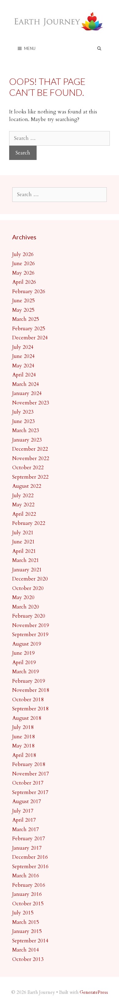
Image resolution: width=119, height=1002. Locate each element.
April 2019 (24, 662)
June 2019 (23, 653)
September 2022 (30, 476)
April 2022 (24, 514)
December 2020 (30, 578)
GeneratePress (94, 992)
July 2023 (23, 411)
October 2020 (28, 588)
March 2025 (25, 319)
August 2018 (26, 718)
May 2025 (23, 310)
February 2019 (28, 681)
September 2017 (30, 792)
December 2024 (30, 337)
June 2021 (23, 541)
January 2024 (27, 393)
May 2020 (23, 597)
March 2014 (25, 949)
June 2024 (23, 356)
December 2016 (30, 857)
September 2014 (30, 940)
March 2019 (25, 671)
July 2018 (23, 727)
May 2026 (23, 272)
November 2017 (30, 773)
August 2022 (26, 486)
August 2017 (26, 801)
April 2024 (24, 374)
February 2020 (28, 615)
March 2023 (25, 430)
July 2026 (23, 254)
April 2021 (24, 551)
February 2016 (28, 885)
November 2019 (30, 625)
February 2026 (28, 291)
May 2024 (23, 365)
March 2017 (25, 829)
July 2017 (23, 810)
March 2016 (25, 875)
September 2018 (30, 708)
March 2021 (25, 560)
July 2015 (23, 912)
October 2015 (28, 903)
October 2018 (28, 699)
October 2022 (28, 467)
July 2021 (23, 532)
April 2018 (24, 755)
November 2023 (30, 402)
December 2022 (30, 449)
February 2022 (28, 523)
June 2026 (23, 263)
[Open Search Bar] (99, 48)
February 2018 (28, 764)
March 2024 (25, 384)
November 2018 (30, 690)
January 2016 (27, 894)
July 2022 (23, 495)
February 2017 (28, 838)
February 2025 (28, 328)
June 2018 (23, 736)
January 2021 (27, 569)
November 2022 (30, 458)
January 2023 (27, 439)
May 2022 (23, 504)
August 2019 (26, 643)
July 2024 (23, 347)
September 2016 (30, 866)
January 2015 (27, 931)
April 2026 (24, 282)
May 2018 (23, 745)
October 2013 (28, 959)
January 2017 (27, 847)
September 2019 (30, 634)
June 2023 (23, 421)
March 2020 (25, 606)
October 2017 (28, 782)
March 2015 (25, 922)
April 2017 (24, 820)
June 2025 (23, 300)
